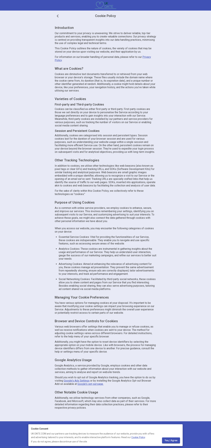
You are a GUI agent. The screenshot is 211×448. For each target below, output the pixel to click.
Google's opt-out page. (90, 384)
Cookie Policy (138, 437)
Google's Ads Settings (77, 380)
